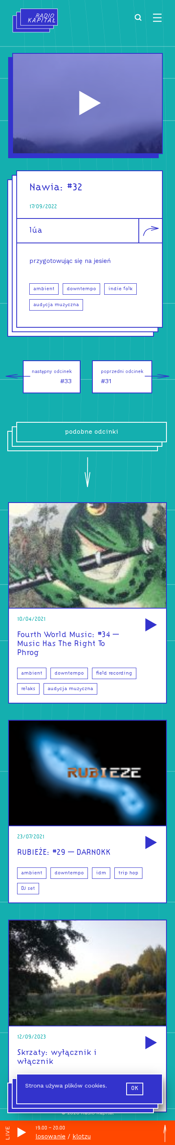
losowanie (50, 1136)
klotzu (81, 1136)
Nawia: (46, 187)
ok (134, 1088)
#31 (122, 377)
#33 (52, 377)
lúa (35, 230)
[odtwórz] (149, 625)
